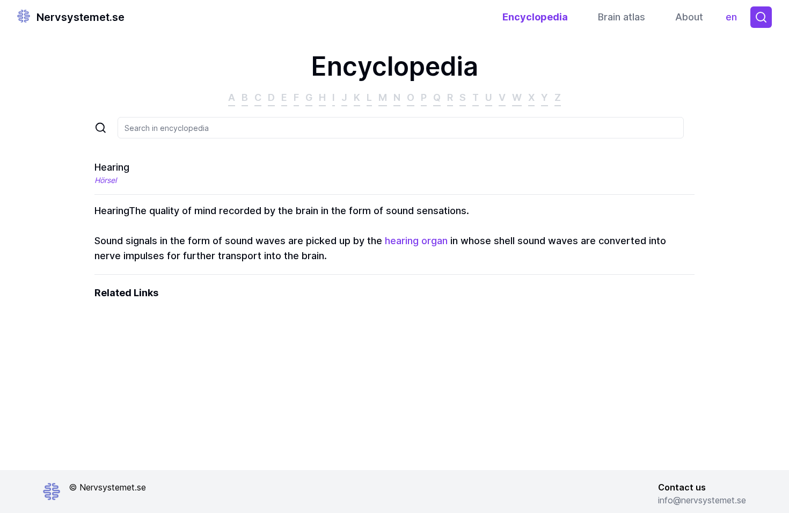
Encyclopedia (535, 17)
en (734, 19)
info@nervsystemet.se (702, 500)
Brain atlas (621, 17)
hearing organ (416, 240)
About (689, 17)
